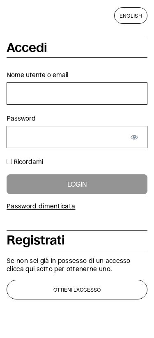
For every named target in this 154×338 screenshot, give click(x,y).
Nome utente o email (38, 75)
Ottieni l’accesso (77, 289)
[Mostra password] (134, 137)
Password (21, 118)
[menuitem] (130, 15)
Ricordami (27, 162)
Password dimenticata (41, 206)
